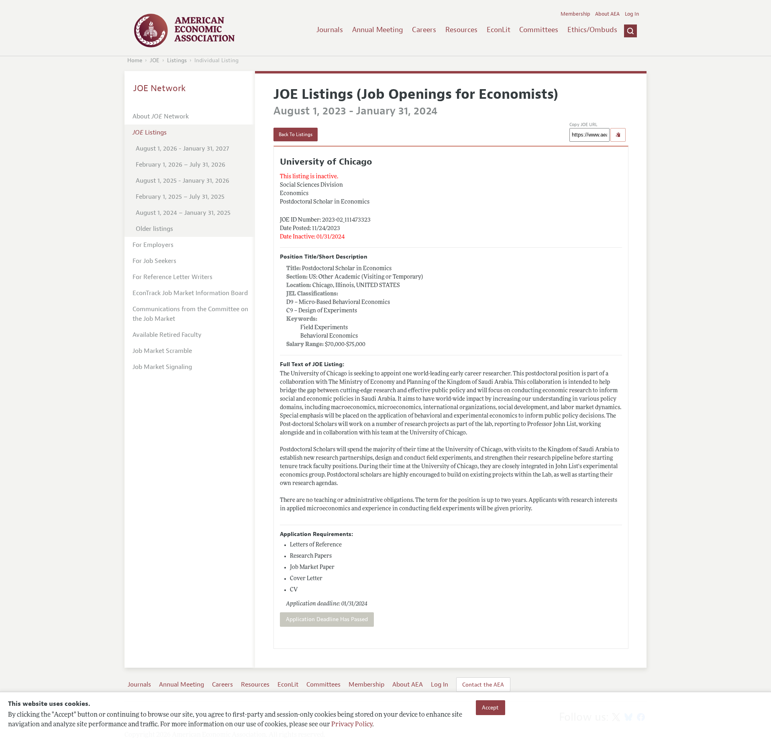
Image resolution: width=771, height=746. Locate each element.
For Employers (153, 245)
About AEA (607, 14)
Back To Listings (295, 134)
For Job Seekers (154, 261)
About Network (161, 116)
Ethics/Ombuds (592, 29)
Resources (461, 29)
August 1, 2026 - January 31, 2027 (182, 149)
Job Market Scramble (162, 351)
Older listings (154, 229)
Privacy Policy (351, 725)
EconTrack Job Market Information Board (190, 293)
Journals (329, 29)
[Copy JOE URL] (618, 135)
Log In (632, 14)
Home (134, 60)
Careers (424, 29)
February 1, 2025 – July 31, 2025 (180, 197)
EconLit (498, 29)
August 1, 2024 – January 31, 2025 (183, 213)
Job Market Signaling (162, 367)
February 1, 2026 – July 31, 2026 (180, 165)
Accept (490, 707)
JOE (154, 60)
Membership (575, 14)
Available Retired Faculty (167, 335)
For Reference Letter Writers (172, 277)
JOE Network (159, 88)
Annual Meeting (377, 29)
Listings (177, 60)
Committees (538, 29)
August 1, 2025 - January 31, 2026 (182, 181)
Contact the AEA (483, 684)
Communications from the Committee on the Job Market (190, 314)
